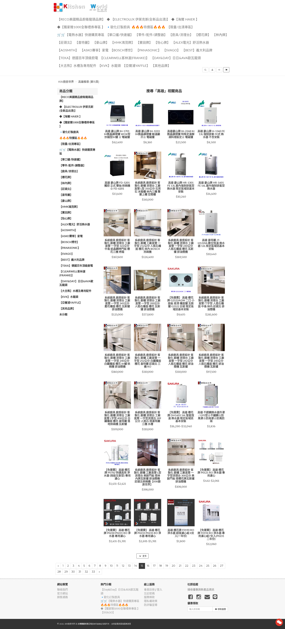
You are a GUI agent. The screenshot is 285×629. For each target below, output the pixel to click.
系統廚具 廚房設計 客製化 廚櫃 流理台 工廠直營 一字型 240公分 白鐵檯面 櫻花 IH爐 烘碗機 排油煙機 (117, 361)
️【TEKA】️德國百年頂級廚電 (77, 58)
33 (93, 571)
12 (123, 565)
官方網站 (62, 593)
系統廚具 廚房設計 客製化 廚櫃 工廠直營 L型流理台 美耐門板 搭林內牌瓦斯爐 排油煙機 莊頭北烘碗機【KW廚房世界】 (147, 477)
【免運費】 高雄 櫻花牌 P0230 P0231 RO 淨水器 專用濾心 (117, 533)
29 (66, 571)
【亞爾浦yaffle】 (136, 65)
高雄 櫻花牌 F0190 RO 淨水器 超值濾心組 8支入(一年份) (180, 533)
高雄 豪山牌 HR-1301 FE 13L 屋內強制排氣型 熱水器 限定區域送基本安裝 (180, 187)
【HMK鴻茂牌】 (123, 42)
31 (80, 571)
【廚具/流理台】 (181, 35)
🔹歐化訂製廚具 (118, 27)
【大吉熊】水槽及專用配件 (76, 65)
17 (154, 565)
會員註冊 (149, 589)
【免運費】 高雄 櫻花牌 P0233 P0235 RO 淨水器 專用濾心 (147, 533)
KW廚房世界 (66, 81)
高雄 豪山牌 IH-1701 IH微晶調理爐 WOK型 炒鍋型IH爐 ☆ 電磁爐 (117, 134)
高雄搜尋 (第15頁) (88, 81)
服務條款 (149, 597)
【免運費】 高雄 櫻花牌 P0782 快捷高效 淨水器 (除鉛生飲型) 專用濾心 (117, 474)
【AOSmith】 (68, 50)
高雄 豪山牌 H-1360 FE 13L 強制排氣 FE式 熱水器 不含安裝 (211, 134)
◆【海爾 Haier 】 (185, 19)
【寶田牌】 (144, 42)
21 (180, 565)
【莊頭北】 (65, 42)
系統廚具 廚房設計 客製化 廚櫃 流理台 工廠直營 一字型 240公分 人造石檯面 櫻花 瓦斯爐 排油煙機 (181, 246)
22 (186, 565)
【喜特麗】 (83, 42)
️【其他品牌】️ (161, 65)
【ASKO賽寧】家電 (94, 50)
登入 (159, 589)
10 (111, 565)
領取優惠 (222, 609)
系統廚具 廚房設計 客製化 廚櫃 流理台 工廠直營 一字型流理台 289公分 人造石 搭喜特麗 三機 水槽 (147, 418)
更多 (144, 556)
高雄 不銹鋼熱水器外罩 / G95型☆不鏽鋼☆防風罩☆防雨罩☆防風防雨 (211, 417)
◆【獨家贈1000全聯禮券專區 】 (81, 27)
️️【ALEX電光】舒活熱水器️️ (190, 42)
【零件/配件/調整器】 (151, 35)
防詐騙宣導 (150, 605)
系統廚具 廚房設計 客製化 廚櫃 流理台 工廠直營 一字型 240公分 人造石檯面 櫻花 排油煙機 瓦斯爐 (211, 361)
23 (193, 565)
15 (142, 565)
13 (129, 565)
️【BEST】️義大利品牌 (197, 50)
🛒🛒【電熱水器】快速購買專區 (80, 35)
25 (207, 565)
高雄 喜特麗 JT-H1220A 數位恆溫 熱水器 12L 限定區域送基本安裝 (211, 244)
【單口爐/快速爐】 (119, 35)
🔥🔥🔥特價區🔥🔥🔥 (148, 27)
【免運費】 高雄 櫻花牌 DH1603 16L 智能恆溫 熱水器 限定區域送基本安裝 (180, 417)
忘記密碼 (149, 593)
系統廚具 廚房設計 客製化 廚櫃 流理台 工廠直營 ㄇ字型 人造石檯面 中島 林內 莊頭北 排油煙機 (211, 303)
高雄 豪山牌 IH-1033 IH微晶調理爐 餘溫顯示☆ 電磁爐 (147, 134)
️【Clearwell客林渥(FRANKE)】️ (124, 58)
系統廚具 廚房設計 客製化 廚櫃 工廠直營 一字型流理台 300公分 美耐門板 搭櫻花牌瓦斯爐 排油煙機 (180, 476)
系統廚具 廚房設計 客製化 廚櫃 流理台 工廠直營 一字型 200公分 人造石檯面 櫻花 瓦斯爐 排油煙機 (147, 303)
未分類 (63, 314)
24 (200, 565)
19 (167, 565)
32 (86, 571)
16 (148, 565)
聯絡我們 (62, 589)
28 (59, 571)
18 (160, 565)
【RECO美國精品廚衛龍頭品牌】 (81, 19)
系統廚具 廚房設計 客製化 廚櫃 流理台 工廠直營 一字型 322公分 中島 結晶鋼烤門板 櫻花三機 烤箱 (117, 246)
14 (135, 565)
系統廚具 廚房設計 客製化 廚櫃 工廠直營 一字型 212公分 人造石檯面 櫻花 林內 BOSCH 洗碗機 (147, 246)
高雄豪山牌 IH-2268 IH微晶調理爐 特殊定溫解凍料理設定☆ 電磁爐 (180, 134)
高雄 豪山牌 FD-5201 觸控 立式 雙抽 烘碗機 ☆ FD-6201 (117, 186)
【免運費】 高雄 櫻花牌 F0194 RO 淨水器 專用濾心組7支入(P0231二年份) (211, 534)
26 (214, 565)
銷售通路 (62, 597)
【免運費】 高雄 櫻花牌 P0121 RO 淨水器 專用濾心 (211, 473)
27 (221, 565)
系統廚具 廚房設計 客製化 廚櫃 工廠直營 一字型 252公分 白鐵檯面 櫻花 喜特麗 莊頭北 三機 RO (147, 361)
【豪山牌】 (101, 42)
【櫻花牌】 (203, 35)
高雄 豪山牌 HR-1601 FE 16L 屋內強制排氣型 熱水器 (211, 186)
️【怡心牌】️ (162, 42)
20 (173, 565)
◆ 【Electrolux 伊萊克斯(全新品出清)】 (138, 19)
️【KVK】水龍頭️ (109, 65)
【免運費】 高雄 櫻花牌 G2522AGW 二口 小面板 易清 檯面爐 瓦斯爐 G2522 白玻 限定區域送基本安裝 (180, 303)
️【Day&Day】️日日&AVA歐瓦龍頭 (176, 58)
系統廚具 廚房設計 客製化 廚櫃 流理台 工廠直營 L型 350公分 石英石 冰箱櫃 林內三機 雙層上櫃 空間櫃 (147, 189)
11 (117, 565)
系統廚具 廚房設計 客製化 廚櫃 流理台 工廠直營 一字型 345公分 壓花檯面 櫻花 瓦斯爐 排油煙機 (117, 303)
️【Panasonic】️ (148, 50)
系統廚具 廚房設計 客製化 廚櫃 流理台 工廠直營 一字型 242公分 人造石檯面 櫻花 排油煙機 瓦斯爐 (181, 361)
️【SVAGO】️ (171, 50)
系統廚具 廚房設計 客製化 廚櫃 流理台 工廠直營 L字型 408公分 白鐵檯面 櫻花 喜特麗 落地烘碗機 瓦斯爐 (117, 418)
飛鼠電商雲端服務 (120, 624)
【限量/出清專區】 (180, 27)
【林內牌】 (220, 35)
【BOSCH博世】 (122, 50)
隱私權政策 (150, 601)
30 (73, 571)
